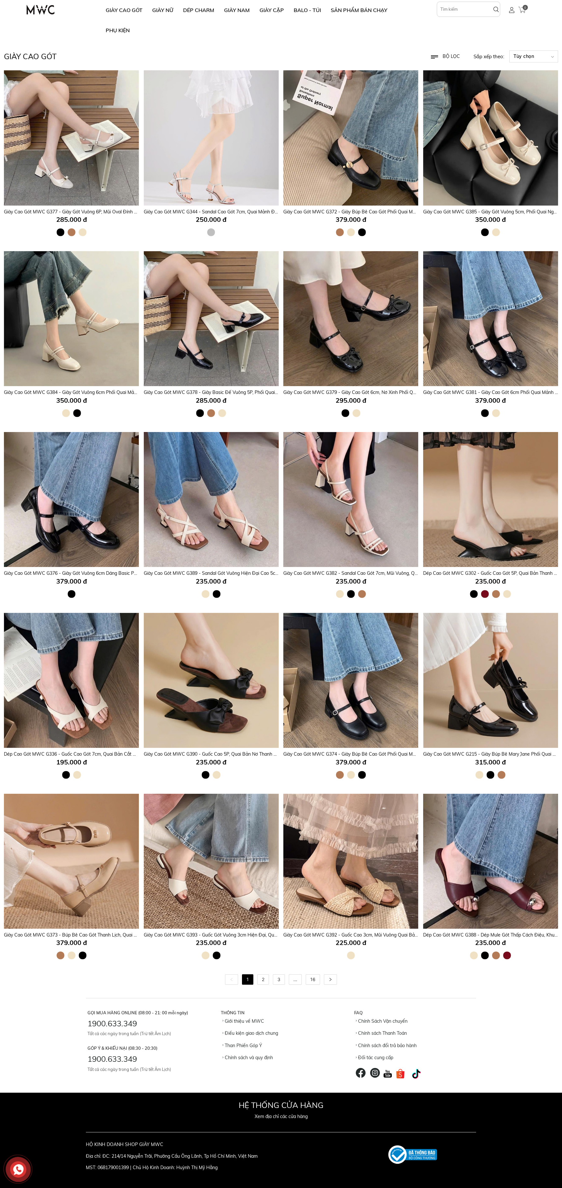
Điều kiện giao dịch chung (250, 1033)
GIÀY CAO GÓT (124, 10)
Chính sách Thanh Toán (382, 1033)
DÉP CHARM (198, 10)
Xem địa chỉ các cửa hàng (281, 1116)
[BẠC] (211, 232)
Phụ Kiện (118, 30)
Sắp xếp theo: (489, 56)
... (295, 979)
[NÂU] (71, 232)
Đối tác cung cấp (375, 1057)
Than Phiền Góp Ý (242, 1045)
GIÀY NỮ (162, 10)
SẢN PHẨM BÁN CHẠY (359, 10)
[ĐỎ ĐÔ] (485, 594)
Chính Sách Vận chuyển (382, 1021)
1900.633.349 (112, 1023)
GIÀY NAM (237, 10)
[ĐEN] (60, 232)
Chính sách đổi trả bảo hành (387, 1045)
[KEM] (83, 232)
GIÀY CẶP (272, 10)
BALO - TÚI (307, 10)
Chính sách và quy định (248, 1057)
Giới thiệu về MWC (243, 1021)
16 (312, 979)
